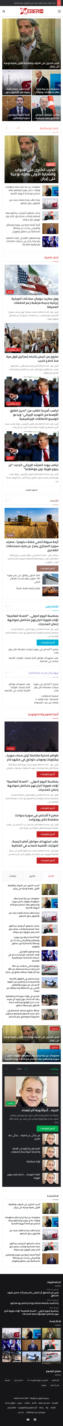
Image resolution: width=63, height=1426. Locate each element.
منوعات (43, 1385)
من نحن (21, 1412)
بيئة (47, 1407)
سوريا (19, 1403)
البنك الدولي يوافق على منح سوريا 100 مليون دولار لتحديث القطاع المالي (23, 578)
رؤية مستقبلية (33, 1161)
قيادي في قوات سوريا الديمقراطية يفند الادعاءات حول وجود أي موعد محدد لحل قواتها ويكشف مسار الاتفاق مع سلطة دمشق (22, 1000)
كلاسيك (7, 1380)
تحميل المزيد (31, 490)
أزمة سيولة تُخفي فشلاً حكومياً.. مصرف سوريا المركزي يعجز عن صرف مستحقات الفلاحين (32, 546)
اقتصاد (53, 1407)
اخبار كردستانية (44, 1403)
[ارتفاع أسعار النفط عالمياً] (50, 591)
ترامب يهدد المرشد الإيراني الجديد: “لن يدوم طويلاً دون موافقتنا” (33, 467)
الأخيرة (51, 876)
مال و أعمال (54, 1385)
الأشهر (32, 876)
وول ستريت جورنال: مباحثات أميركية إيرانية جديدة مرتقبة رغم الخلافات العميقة (34, 303)
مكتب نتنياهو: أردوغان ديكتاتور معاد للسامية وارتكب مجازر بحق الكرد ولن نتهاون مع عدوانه (47, 119)
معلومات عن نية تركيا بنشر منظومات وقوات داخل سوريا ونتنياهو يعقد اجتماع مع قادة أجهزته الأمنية (22, 190)
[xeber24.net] (31, 11)
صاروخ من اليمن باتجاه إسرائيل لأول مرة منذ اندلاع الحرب (32, 358)
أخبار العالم (55, 1380)
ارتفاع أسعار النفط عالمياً (28, 588)
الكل (18, 128)
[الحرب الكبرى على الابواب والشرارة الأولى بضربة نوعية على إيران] (31, 43)
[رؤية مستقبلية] (50, 1165)
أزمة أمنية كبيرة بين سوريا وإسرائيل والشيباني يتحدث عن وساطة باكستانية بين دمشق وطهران (23, 228)
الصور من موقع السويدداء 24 (37, 1380)
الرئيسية (55, 1403)
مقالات (19, 1068)
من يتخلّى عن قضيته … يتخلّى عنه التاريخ (24, 1137)
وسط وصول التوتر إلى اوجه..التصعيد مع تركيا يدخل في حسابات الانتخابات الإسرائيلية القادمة (23, 241)
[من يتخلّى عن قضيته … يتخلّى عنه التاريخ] (50, 1139)
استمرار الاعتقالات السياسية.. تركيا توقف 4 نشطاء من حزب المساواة (46, 699)
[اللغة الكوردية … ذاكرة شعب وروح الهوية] (50, 1178)
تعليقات (12, 876)
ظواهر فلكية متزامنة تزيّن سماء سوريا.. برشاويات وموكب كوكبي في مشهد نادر (31, 757)
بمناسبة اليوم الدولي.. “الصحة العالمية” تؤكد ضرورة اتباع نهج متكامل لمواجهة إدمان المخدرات (32, 620)
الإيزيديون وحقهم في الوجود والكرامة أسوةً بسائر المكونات (25, 1150)
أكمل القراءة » (47, 568)
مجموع (55, 1028)
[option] (31, 69)
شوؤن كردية (10, 1403)
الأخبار (34, 1403)
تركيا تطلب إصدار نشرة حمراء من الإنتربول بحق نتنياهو (18, 92)
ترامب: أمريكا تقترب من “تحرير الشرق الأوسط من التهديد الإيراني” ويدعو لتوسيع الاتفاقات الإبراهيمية (34, 414)
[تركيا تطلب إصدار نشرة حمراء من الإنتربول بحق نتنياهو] (16, 82)
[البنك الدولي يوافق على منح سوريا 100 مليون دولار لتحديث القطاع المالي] (50, 579)
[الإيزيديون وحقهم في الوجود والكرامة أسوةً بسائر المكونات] (50, 1152)
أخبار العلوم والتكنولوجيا (27, 1407)
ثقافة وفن (11, 1407)
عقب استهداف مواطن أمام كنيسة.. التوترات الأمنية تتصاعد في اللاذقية (33, 659)
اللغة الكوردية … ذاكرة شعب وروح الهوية (23, 1176)
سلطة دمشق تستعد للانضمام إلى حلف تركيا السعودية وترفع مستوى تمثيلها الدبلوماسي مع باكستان (22, 1014)
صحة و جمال (18, 1380)
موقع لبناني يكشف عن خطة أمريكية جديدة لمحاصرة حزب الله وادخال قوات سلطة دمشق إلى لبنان (22, 969)
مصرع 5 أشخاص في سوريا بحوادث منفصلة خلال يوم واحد (33, 651)
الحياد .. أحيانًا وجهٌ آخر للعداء (40, 1110)
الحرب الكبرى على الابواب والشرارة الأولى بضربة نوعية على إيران (31, 64)
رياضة (41, 1407)
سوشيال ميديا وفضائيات (35, 1412)
